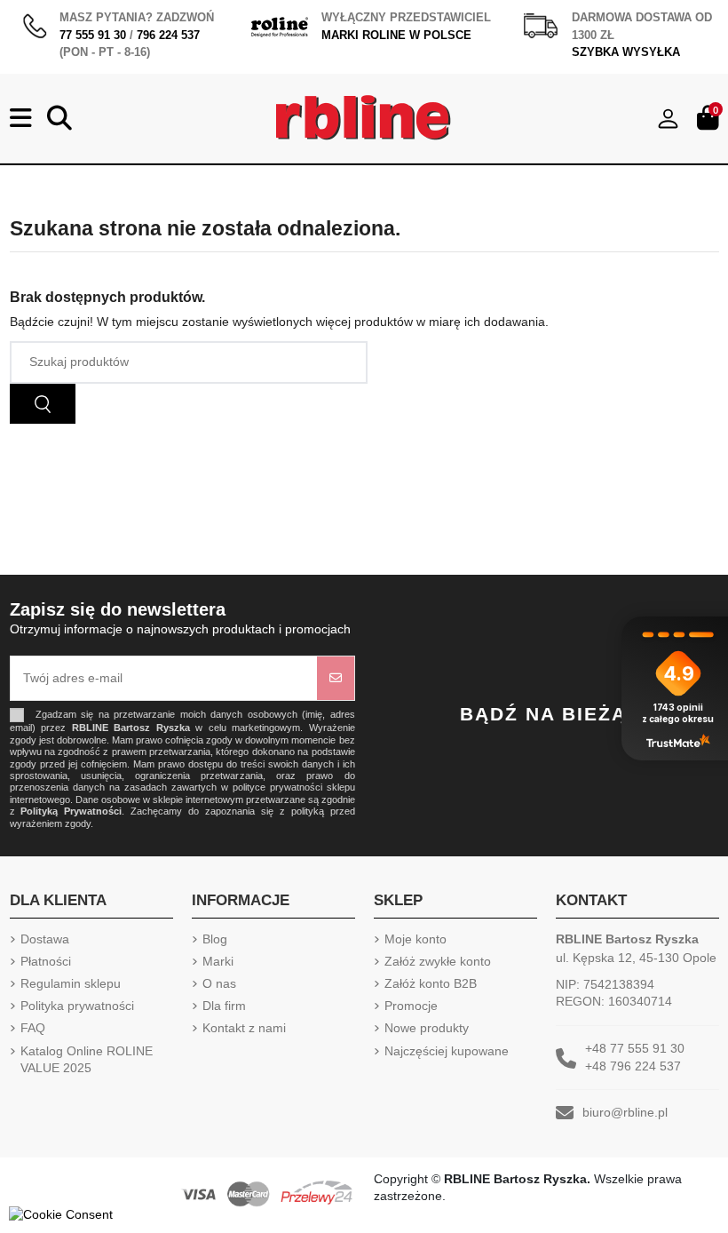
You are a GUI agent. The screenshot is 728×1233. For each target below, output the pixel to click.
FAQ (32, 1028)
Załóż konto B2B (430, 983)
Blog (214, 939)
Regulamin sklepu (70, 983)
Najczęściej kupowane (446, 1051)
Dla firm (224, 1005)
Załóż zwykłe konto (437, 961)
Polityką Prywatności (71, 811)
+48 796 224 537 (633, 1066)
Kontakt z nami (244, 1028)
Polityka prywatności (77, 1005)
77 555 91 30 (92, 35)
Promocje (411, 1005)
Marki (217, 961)
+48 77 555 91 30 (634, 1048)
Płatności (45, 961)
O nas (219, 983)
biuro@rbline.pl (625, 1112)
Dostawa (44, 939)
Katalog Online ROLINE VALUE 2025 (86, 1060)
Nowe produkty (426, 1028)
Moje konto (415, 939)
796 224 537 (168, 35)
